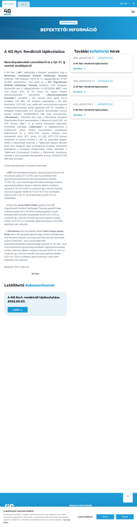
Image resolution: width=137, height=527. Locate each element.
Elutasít (105, 517)
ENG (125, 3)
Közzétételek (69, 22)
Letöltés (16, 309)
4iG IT (23, 4)
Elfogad (125, 517)
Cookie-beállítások (85, 517)
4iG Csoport (9, 4)
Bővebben (77, 68)
